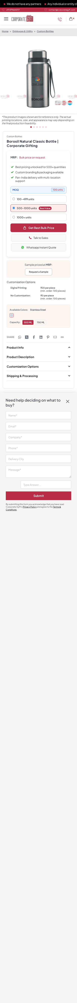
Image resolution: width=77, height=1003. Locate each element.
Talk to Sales (40, 237)
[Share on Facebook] (34, 337)
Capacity (15, 322)
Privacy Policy (30, 507)
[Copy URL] (62, 337)
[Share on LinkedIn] (41, 337)
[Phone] (61, 19)
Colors (23, 309)
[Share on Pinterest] (48, 337)
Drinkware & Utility (23, 31)
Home (5, 31)
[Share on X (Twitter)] (26, 337)
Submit (38, 496)
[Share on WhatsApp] (19, 337)
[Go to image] (31, 127)
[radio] (11, 315)
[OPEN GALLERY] (38, 75)
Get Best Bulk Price (41, 227)
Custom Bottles (45, 31)
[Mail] (55, 337)
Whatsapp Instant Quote (41, 247)
